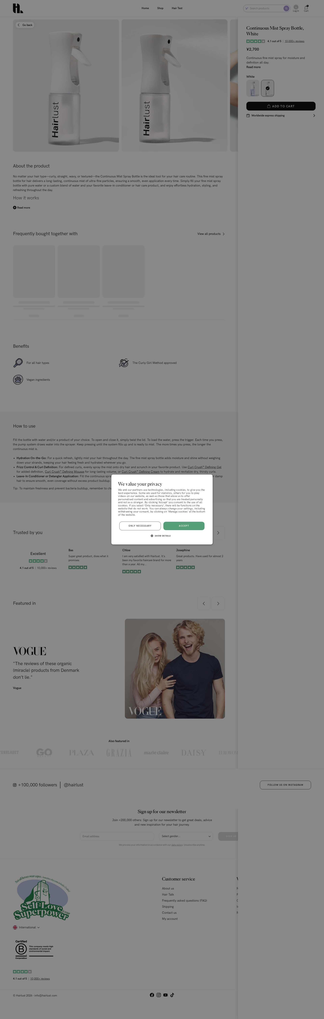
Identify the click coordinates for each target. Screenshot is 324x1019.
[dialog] (162, 510)
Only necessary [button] (140, 526)
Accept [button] (184, 526)
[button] (162, 536)
